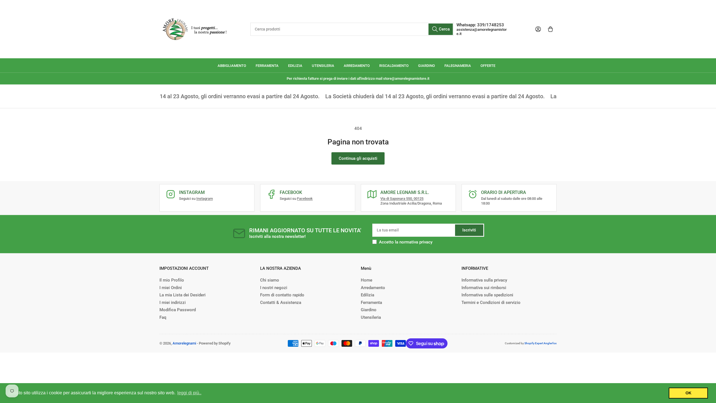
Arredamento (373, 287)
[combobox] (351, 29)
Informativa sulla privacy (484, 280)
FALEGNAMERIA (457, 66)
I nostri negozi (273, 287)
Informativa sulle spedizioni (487, 294)
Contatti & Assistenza (280, 302)
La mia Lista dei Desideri (182, 294)
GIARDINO (426, 66)
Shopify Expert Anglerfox (540, 343)
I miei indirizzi (172, 302)
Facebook (305, 198)
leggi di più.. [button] (189, 392)
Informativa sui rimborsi (483, 287)
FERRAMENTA (267, 66)
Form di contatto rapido (282, 294)
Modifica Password (177, 309)
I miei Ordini (170, 287)
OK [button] (688, 393)
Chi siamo (269, 280)
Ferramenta (371, 302)
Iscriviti (469, 230)
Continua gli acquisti (358, 158)
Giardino (368, 309)
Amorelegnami (184, 343)
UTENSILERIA (323, 66)
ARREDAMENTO (357, 66)
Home (366, 280)
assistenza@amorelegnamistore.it (481, 31)
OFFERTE (488, 66)
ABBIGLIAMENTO (232, 66)
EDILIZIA (295, 66)
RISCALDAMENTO (394, 66)
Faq (162, 317)
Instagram (204, 198)
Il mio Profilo (171, 280)
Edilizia (367, 294)
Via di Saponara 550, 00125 (401, 198)
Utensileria (371, 317)
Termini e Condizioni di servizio (490, 302)
